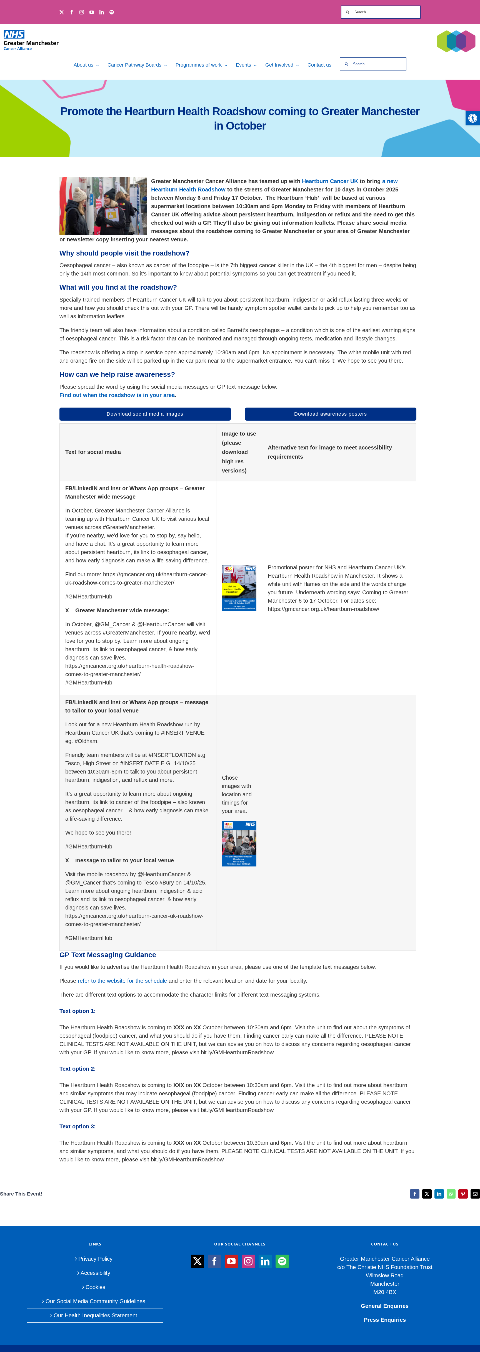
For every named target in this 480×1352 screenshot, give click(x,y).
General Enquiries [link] (385, 1306)
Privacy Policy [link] (95, 1259)
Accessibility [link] (95, 1273)
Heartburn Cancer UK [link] (330, 181)
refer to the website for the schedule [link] (122, 981)
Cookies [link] (95, 1287)
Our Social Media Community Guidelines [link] (95, 1301)
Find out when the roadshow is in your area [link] (117, 395)
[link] (473, 118)
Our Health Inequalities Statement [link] (95, 1315)
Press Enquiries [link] (385, 1320)
